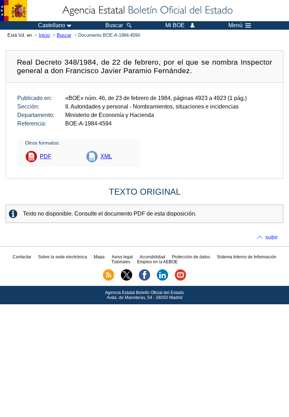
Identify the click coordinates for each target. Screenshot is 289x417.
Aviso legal (122, 256)
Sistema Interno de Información (246, 256)
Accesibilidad (152, 256)
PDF (45, 156)
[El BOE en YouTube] (180, 279)
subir (271, 237)
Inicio (44, 35)
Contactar (22, 256)
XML (106, 156)
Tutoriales (120, 261)
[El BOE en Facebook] (144, 279)
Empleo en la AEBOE (157, 261)
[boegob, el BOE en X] (126, 279)
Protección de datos (191, 256)
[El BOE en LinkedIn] (162, 279)
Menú (235, 25)
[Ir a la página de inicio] (147, 10)
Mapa (99, 256)
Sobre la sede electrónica (62, 256)
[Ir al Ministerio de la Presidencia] (13, 10)
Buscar (64, 35)
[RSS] (108, 279)
